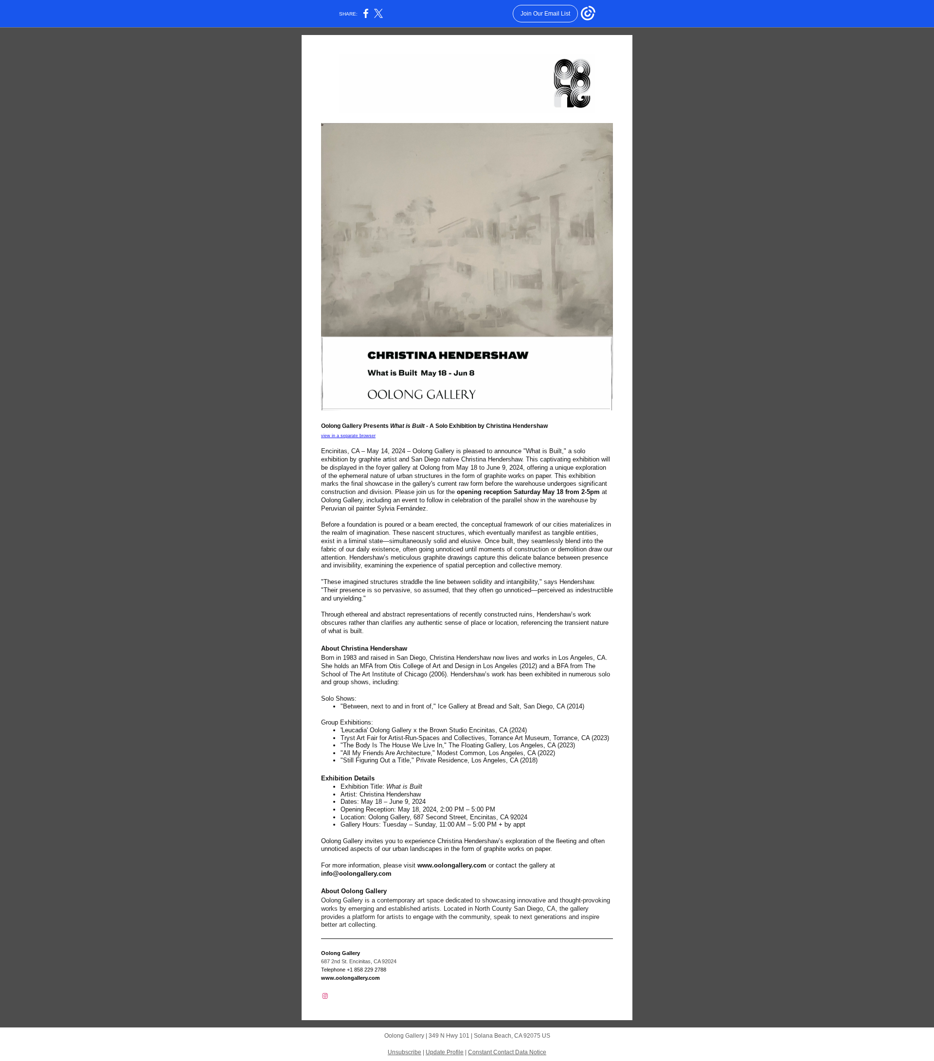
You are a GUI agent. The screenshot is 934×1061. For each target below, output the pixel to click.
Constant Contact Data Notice (507, 1052)
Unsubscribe (404, 1052)
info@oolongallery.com (356, 873)
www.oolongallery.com (451, 865)
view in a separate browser (348, 435)
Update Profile (445, 1052)
